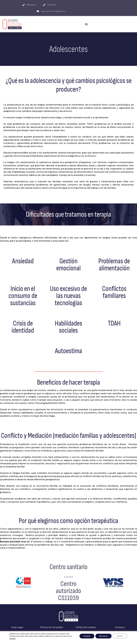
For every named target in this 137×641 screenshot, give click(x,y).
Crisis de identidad (23, 327)
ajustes (12, 638)
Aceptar (86, 636)
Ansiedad (23, 261)
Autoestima (68, 351)
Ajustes (120, 636)
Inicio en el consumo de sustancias (23, 296)
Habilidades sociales (68, 327)
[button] (86, 24)
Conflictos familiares (114, 292)
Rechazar (103, 636)
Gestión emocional (68, 265)
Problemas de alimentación (114, 265)
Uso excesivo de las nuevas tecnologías (68, 296)
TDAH (114, 323)
